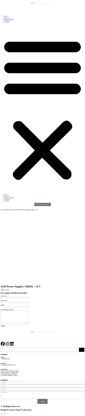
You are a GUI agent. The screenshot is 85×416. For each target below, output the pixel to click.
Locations (6, 22)
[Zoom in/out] (6, 413)
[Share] (3, 413)
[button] (42, 108)
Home (5, 16)
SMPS (16, 209)
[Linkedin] (12, 344)
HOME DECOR (9, 209)
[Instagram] (7, 344)
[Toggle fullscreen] (4, 413)
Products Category (9, 19)
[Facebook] (3, 344)
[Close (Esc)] (1, 413)
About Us (6, 17)
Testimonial (7, 20)
